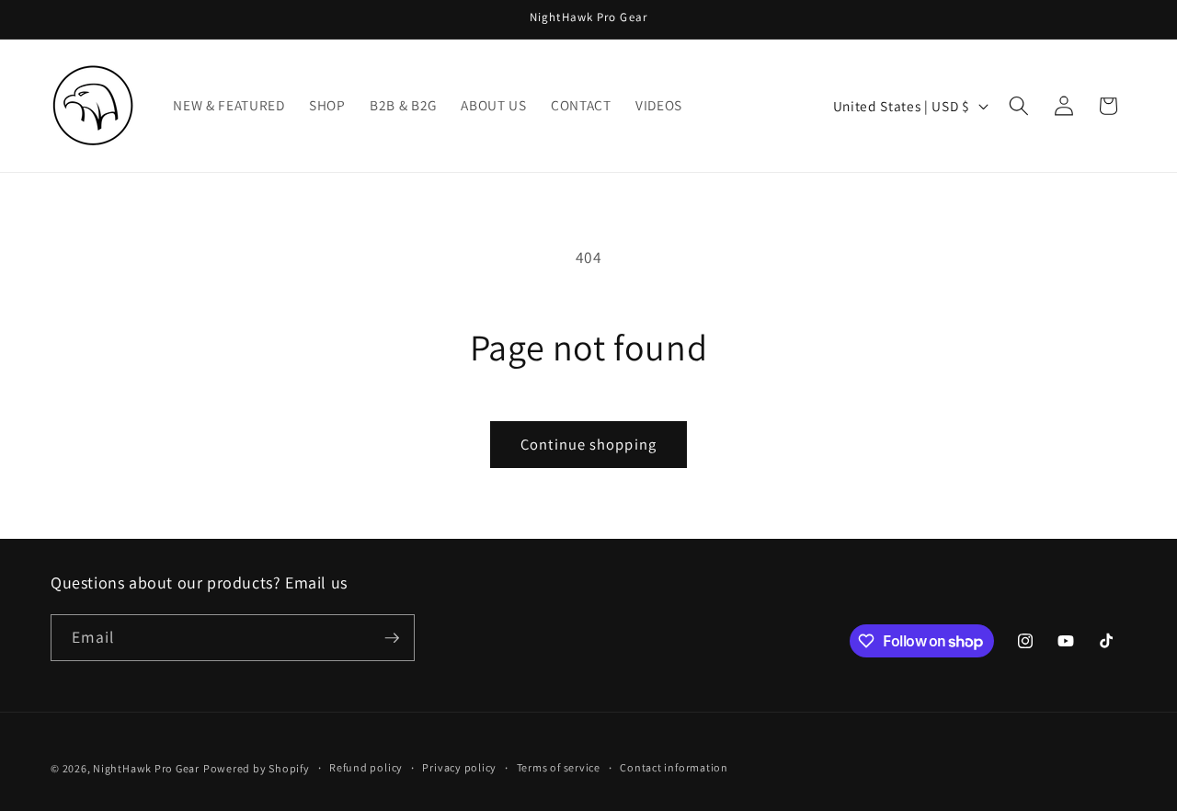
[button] (1019, 106)
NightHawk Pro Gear (146, 768)
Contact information (674, 767)
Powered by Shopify (256, 768)
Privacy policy (459, 767)
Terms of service (558, 767)
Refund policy (366, 767)
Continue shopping (588, 444)
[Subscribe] (392, 638)
